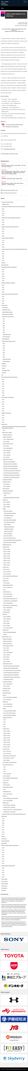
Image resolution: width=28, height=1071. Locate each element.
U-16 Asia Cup (6, 567)
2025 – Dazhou (6, 582)
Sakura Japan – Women (7, 432)
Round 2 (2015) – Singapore (9, 807)
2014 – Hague (6, 621)
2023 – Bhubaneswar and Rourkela (10, 798)
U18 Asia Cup (5, 580)
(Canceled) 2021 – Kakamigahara (10, 600)
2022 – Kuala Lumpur (7, 793)
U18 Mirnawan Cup (7, 591)
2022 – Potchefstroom (7, 704)
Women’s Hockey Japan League (8, 341)
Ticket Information (5, 338)
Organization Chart (6, 370)
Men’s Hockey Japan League (8, 316)
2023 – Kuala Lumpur (7, 594)
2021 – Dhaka (6, 659)
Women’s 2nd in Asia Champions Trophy (10, 190)
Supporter (4, 372)
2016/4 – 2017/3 (6, 560)
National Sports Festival (6, 413)
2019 (4, 724)
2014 (3, 260)
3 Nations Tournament (7, 434)
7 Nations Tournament (7, 643)
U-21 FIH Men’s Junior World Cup (9, 762)
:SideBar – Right (5, 204)
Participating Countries (8, 515)
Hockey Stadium (4, 883)
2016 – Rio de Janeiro (7, 535)
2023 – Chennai (6, 661)
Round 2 (5, 634)
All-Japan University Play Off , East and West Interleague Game (14, 249)
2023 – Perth (6, 578)
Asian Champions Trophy (8, 443)
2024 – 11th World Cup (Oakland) (10, 697)
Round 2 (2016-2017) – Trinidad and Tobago (12, 809)
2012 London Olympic (7, 511)
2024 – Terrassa (6, 504)
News (17, 153)
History (3, 368)
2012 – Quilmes (6, 686)
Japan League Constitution (7, 314)
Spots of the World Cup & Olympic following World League (14, 814)
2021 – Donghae (6, 454)
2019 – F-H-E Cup (7, 573)
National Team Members (9, 526)
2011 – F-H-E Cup (7, 571)
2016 (4, 332)
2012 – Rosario (6, 484)
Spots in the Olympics (8, 531)
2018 (4, 769)
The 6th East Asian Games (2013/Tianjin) (11, 475)
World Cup (5, 614)
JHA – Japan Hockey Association (12, 1069)
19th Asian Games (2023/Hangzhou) (10, 668)
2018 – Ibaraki (6, 441)
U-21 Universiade (6, 775)
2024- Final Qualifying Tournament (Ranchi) (12, 540)
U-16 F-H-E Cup (6, 569)
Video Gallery (4, 843)
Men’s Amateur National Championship (9, 377)
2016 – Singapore (7, 450)
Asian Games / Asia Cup (8, 459)
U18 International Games (8, 585)
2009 (3, 823)
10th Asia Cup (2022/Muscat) (9, 461)
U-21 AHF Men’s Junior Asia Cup (9, 755)
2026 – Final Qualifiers (8, 627)
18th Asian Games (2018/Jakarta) (10, 463)
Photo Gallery (4, 816)
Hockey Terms (4, 885)
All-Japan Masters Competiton (7, 237)
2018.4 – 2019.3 (6, 564)
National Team (4, 424)
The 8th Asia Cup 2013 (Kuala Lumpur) (11, 477)
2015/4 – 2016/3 (6, 558)
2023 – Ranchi (6, 457)
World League (6, 629)
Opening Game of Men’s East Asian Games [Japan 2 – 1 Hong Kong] (12, 184)
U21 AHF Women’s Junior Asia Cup (10, 598)
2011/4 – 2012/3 (6, 549)
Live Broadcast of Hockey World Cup (9, 192)
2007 (3, 818)
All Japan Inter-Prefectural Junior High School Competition (13, 206)
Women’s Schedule (8, 533)
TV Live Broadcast (7, 517)
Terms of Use (4, 838)
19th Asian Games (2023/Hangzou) (10, 466)
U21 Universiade (6, 612)
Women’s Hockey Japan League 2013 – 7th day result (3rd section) (14, 166)
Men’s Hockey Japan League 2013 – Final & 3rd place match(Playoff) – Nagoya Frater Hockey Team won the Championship (14, 172)
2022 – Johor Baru (7, 773)
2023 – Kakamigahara (7, 603)
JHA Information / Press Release (8, 153)
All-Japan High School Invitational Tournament (10, 217)
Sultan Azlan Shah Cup (7, 717)
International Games (7, 692)
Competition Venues (6, 309)
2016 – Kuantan (6, 654)
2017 (3, 395)
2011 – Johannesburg (7, 683)
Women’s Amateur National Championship (10, 845)
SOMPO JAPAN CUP (7, 544)
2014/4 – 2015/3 (6, 555)
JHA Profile (3, 363)
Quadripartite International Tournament (11, 497)
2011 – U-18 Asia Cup (7, 587)
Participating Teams (7, 334)
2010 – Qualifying (7, 616)
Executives (4, 365)
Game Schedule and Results (10, 513)
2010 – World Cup (7, 618)
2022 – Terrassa (6, 625)
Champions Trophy (7, 481)
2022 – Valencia (6, 502)
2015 (3, 280)
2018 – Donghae (6, 452)
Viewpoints (3, 890)
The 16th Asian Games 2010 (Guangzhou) (12, 470)
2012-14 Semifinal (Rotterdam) (9, 632)
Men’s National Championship (7, 397)
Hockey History (4, 881)
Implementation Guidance (7, 312)
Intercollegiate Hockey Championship (9, 267)
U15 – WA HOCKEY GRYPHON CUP (10, 576)
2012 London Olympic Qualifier (9, 520)
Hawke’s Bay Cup (7, 493)
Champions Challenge (7, 479)
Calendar (3, 262)
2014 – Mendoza (6, 486)
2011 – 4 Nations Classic (8, 439)
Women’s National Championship (8, 865)
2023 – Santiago (6, 609)
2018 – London (6, 623)
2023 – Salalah (6, 760)
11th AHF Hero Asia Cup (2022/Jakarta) (11, 665)
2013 (3, 215)
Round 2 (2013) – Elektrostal (9, 805)
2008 (3, 820)
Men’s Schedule (7, 524)
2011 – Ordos (6, 445)
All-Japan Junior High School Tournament (9, 226)
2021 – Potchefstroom (7, 607)
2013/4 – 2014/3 (6, 553)
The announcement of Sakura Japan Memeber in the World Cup (14, 125)
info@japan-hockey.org (9, 149)
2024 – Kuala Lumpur (7, 596)
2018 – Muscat (6, 656)
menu (25, 1)
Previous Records (6, 336)
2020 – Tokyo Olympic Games (9, 538)
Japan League (4, 305)
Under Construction (5, 840)
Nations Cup (5, 499)
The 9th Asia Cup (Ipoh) (8, 679)
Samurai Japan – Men (6, 636)
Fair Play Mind (4, 879)
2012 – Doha (6, 650)
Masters (4, 695)
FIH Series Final (6, 488)
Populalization (4, 888)
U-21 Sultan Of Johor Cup (8, 764)
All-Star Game (5, 307)
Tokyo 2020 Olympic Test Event (9, 542)
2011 (3, 211)
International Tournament (8, 490)
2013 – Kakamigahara (7, 448)
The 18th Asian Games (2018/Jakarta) (11, 674)
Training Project (6, 546)
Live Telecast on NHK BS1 (9, 522)
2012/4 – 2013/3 (6, 551)
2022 (4, 430)
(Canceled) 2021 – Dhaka (8, 757)
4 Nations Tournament (7, 436)
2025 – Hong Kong (7, 699)
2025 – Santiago (6, 506)
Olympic (4, 508)
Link (2, 374)
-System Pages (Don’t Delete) (7, 202)
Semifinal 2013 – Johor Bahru (9, 811)
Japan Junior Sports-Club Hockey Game (9, 294)
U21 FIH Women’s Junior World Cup (10, 605)
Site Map (3, 836)
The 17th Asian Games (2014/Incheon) (11, 472)
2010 (3, 208)
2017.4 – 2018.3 (6, 562)
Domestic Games (4, 264)
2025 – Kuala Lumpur (7, 706)
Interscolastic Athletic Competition (8, 282)
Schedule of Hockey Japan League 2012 (12, 178)
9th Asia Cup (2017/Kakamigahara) (10, 468)
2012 (3, 213)
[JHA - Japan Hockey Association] (6, 3)
